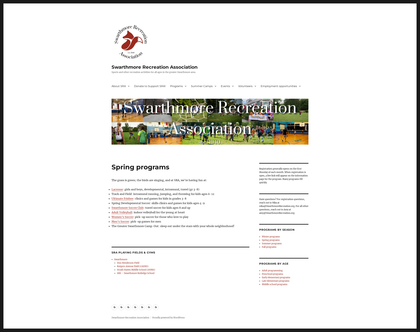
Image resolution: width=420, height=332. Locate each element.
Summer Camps (202, 86)
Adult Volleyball (122, 212)
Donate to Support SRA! (150, 86)
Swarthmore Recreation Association (155, 67)
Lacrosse (117, 189)
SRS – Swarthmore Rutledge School (135, 273)
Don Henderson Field (128, 263)
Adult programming (272, 270)
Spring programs (271, 240)
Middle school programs (274, 284)
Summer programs (272, 243)
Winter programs (271, 236)
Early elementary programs (276, 277)
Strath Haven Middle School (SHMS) (136, 269)
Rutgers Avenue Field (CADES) (132, 266)
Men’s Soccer (120, 221)
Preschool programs (272, 274)
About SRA (119, 86)
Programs (176, 86)
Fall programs (269, 247)
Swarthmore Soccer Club (127, 207)
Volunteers (245, 86)
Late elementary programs (275, 281)
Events (225, 86)
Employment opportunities (279, 86)
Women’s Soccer (122, 217)
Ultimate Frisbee (122, 198)
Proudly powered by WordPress (168, 317)
